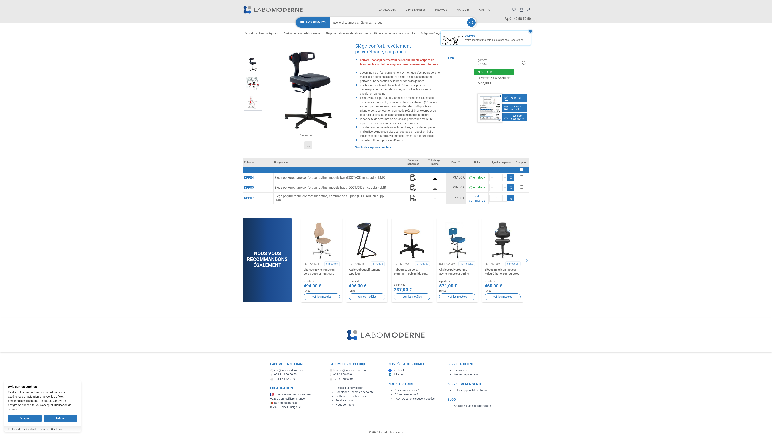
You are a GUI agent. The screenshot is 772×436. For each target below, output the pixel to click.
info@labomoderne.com (289, 370)
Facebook (398, 370)
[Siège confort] (253, 64)
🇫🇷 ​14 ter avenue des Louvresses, (291, 394)
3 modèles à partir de (494, 78)
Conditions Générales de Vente (355, 392)
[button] (308, 90)
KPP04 (249, 178)
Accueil (248, 33)
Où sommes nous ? (406, 394)
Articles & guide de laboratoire (472, 405)
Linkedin (397, 374)
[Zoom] (308, 145)
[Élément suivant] (527, 260)
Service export (344, 400)
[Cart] (521, 10)
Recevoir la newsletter (349, 387)
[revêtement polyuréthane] (253, 83)
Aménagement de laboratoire (302, 33)
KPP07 (249, 198)
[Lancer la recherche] (471, 22)
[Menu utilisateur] (529, 10)
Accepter (24, 418)
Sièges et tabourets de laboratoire (347, 33)
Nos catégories (268, 33)
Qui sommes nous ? (407, 390)
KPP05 (249, 187)
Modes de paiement (466, 374)
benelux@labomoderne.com (350, 370)
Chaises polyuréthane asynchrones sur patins (454, 271)
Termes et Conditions (51, 429)
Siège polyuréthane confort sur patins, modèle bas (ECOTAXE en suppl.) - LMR (329, 178)
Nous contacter (345, 404)
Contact (485, 9)
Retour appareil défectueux (470, 390)
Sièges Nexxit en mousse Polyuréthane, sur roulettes (502, 271)
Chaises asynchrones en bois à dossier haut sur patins (319, 272)
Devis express (416, 9)
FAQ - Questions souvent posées (415, 398)
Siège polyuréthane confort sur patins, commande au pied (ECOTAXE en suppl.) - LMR (331, 198)
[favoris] (514, 10)
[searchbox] (398, 22)
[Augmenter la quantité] (504, 177)
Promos (441, 9)
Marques (463, 9)
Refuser (60, 418)
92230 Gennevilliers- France (287, 398)
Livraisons (460, 370)
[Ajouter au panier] (510, 177)
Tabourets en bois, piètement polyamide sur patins (410, 272)
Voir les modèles (321, 296)
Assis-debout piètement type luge (364, 271)
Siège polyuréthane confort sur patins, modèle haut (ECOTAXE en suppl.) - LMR (330, 187)
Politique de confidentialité (352, 396)
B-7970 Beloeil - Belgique (285, 407)
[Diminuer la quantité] (492, 177)
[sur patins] (253, 102)
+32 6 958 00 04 (343, 374)
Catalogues (387, 9)
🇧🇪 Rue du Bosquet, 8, (283, 402)
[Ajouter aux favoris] (523, 63)
